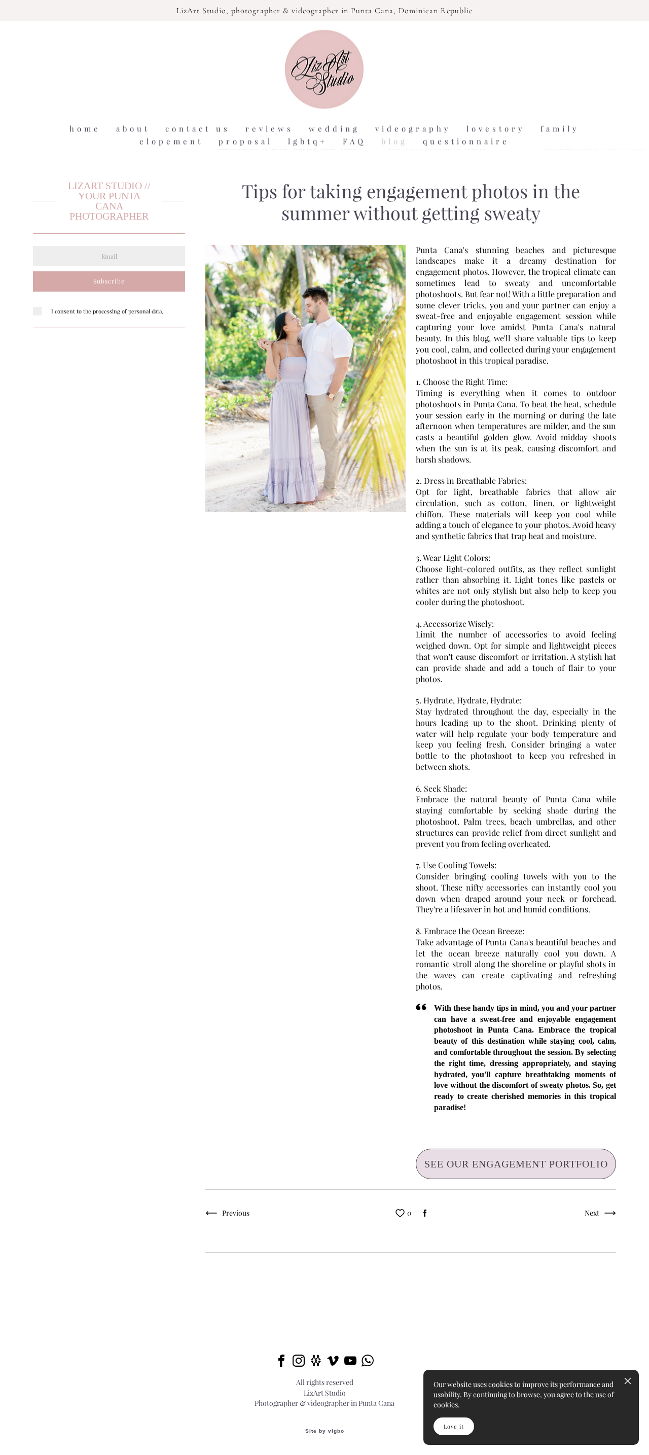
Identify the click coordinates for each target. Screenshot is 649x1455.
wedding (334, 128)
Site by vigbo (324, 1431)
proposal (246, 141)
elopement (171, 141)
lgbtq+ (308, 141)
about (133, 128)
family (560, 128)
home (85, 128)
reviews (269, 128)
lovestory (495, 128)
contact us (197, 128)
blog (394, 141)
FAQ (354, 141)
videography (413, 128)
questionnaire (466, 141)
